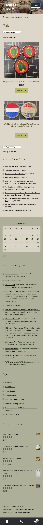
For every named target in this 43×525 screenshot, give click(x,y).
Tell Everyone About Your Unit (15, 174)
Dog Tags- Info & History (14, 291)
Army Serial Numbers (13, 280)
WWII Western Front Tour (13, 166)
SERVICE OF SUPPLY (11, 7)
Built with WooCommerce (20, 512)
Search (21, 521)
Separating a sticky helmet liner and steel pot (20, 204)
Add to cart (21, 90)
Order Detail (10, 391)
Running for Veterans (12, 177)
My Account (7, 521)
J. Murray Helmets (12, 305)
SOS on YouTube (11, 342)
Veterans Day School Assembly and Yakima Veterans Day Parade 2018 (19, 182)
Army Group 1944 (11, 274)
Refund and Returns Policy (15, 399)
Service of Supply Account (15, 403)
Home (7, 17)
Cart (33, 519)
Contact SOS (10, 387)
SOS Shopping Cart (12, 414)
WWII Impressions (12, 362)
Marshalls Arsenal (12, 319)
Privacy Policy (10, 395)
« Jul (4, 255)
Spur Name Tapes (12, 349)
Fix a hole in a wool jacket (14, 210)
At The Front (10, 285)
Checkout (9, 382)
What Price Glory (11, 355)
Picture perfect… (11, 170)
